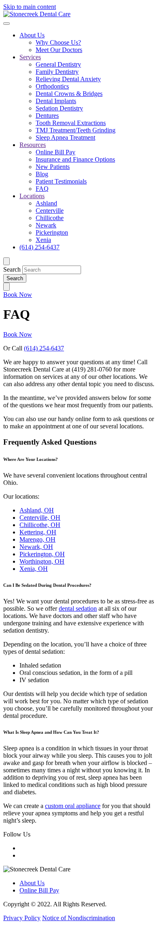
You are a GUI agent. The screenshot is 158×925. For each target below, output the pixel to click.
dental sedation (78, 608)
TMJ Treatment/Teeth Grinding (75, 130)
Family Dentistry (57, 71)
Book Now (17, 294)
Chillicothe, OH (39, 524)
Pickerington (52, 232)
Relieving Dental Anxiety (68, 79)
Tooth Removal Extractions (71, 122)
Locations (32, 195)
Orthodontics (52, 86)
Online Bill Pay (55, 152)
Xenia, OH (33, 568)
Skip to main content (29, 6)
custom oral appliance (72, 805)
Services (30, 57)
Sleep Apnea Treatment (65, 137)
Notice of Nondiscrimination (78, 917)
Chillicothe (50, 217)
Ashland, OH (36, 510)
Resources (32, 144)
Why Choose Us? (58, 42)
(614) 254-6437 (39, 247)
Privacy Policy (22, 917)
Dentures (47, 115)
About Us (32, 35)
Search (12, 269)
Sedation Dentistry (59, 108)
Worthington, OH (41, 561)
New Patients (53, 166)
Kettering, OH (37, 532)
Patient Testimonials (61, 181)
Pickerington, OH (42, 554)
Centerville (50, 210)
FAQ (42, 188)
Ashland (46, 203)
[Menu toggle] (6, 23)
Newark (46, 225)
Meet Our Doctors (59, 49)
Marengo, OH (37, 539)
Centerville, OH (39, 517)
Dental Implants (56, 100)
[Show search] (6, 261)
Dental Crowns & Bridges (69, 93)
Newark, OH (36, 546)
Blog (42, 174)
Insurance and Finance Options (75, 159)
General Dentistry (58, 64)
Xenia (43, 239)
